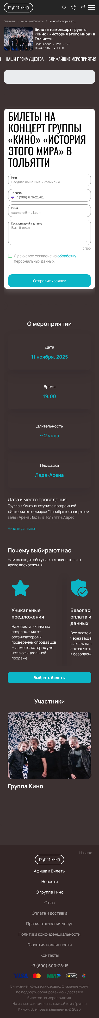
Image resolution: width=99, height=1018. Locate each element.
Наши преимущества (25, 59)
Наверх (85, 852)
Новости (49, 881)
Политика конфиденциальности (49, 934)
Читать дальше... (22, 528)
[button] (13, 197)
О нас (49, 902)
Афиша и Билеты (49, 871)
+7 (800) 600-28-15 (49, 965)
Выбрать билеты (50, 677)
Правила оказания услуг (49, 923)
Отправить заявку (49, 280)
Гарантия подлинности (49, 944)
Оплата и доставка (49, 913)
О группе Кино (49, 892)
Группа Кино (18, 8)
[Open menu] (91, 7)
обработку (66, 256)
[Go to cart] (83, 7)
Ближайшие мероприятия (72, 59)
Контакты (50, 955)
